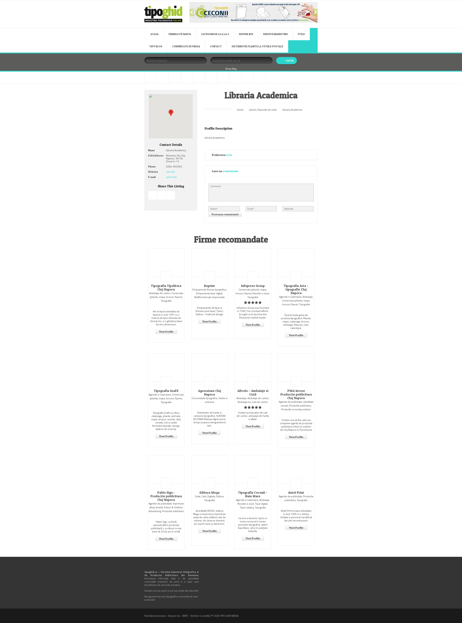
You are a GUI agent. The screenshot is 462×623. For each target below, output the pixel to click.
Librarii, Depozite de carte (263, 110)
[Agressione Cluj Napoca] (209, 367)
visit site (170, 172)
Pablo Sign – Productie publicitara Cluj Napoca (166, 496)
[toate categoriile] (259, 77)
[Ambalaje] (150, 77)
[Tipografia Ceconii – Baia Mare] (253, 469)
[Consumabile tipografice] (174, 77)
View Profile (166, 331)
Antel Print (296, 492)
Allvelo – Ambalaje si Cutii (252, 392)
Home (240, 110)
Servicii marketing (275, 34)
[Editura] (199, 77)
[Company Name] (166, 276)
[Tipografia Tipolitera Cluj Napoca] (166, 262)
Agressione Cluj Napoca (209, 392)
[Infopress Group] (253, 262)
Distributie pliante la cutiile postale (257, 46)
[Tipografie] (235, 77)
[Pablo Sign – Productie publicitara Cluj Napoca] (166, 469)
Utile (301, 34)
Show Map (231, 69)
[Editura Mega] (209, 469)
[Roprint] (209, 262)
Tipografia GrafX (166, 391)
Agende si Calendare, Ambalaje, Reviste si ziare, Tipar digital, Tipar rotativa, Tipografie (253, 503)
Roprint (209, 286)
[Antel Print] (296, 469)
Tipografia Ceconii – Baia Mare (252, 494)
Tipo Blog (155, 46)
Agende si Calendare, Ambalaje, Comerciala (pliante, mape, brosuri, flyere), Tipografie (296, 300)
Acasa (155, 34)
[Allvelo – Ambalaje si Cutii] (253, 367)
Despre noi (246, 34)
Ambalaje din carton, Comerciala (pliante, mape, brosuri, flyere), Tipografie (166, 297)
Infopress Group (253, 286)
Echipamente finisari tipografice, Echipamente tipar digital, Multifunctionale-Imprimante (209, 293)
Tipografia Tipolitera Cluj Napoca (166, 287)
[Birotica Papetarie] (162, 77)
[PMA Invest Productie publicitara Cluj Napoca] (296, 367)
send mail (171, 177)
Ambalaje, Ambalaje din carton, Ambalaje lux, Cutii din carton (252, 400)
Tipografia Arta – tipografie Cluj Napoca (296, 289)
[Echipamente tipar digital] (187, 77)
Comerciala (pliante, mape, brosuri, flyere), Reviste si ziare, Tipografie (253, 293)
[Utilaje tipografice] (247, 77)
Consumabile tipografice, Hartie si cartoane (209, 400)
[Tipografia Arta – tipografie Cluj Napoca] (296, 262)
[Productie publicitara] (211, 77)
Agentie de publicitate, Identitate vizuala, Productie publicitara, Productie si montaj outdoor (296, 405)
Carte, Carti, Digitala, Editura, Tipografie (209, 498)
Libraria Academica (292, 110)
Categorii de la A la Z (215, 34)
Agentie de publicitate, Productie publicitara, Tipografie (296, 498)
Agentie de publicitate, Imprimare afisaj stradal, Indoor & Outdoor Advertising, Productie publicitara (166, 507)
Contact (216, 46)
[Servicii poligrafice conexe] (223, 77)
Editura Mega (209, 492)
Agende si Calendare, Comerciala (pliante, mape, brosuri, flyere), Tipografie (166, 398)
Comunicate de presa (186, 46)
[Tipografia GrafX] (166, 367)
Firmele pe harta (180, 34)
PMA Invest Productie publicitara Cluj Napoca (296, 394)
